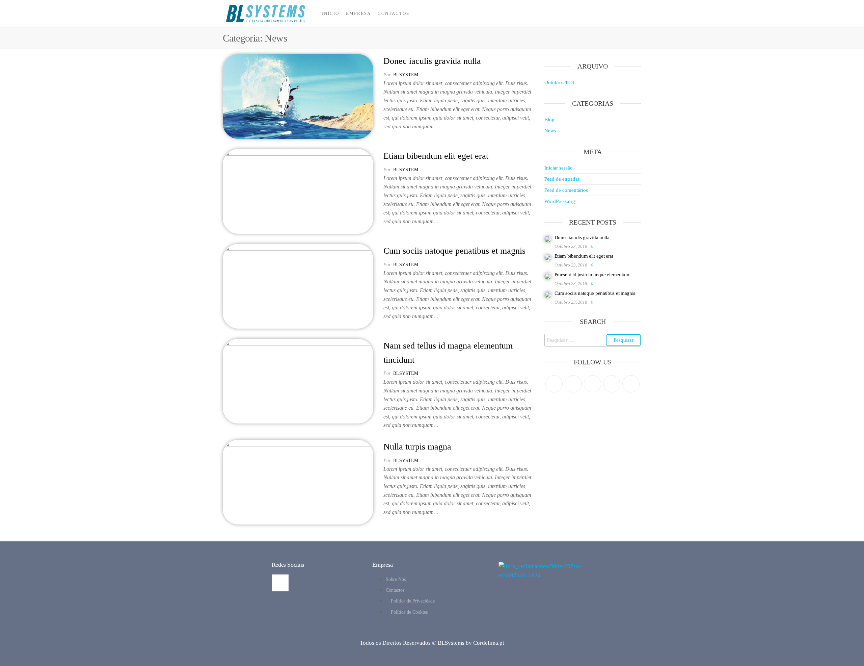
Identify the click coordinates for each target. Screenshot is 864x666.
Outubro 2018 (559, 82)
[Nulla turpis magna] (298, 481)
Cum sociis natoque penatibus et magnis (454, 251)
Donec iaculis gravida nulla (432, 61)
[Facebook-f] (280, 582)
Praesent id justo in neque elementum (592, 274)
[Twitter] (554, 383)
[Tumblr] (631, 383)
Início (330, 13)
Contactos (393, 13)
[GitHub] (611, 383)
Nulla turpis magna (417, 447)
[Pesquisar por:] (593, 340)
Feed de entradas (562, 179)
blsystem (405, 74)
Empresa (358, 13)
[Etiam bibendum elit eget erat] (298, 190)
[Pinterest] (592, 383)
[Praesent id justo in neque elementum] (547, 275)
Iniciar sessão (558, 168)
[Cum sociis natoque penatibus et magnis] (298, 285)
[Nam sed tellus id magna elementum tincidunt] (298, 380)
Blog (549, 119)
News (550, 130)
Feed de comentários (566, 190)
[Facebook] (573, 383)
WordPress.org (559, 201)
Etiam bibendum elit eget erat (435, 156)
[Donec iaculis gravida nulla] (298, 96)
